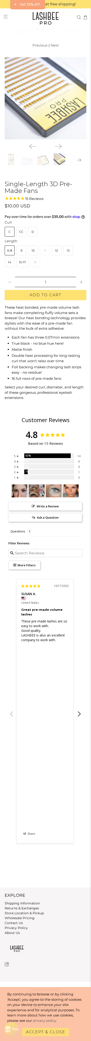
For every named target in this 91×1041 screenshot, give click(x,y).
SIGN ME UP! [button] (45, 67)
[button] (86, 25)
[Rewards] (12, 1029)
